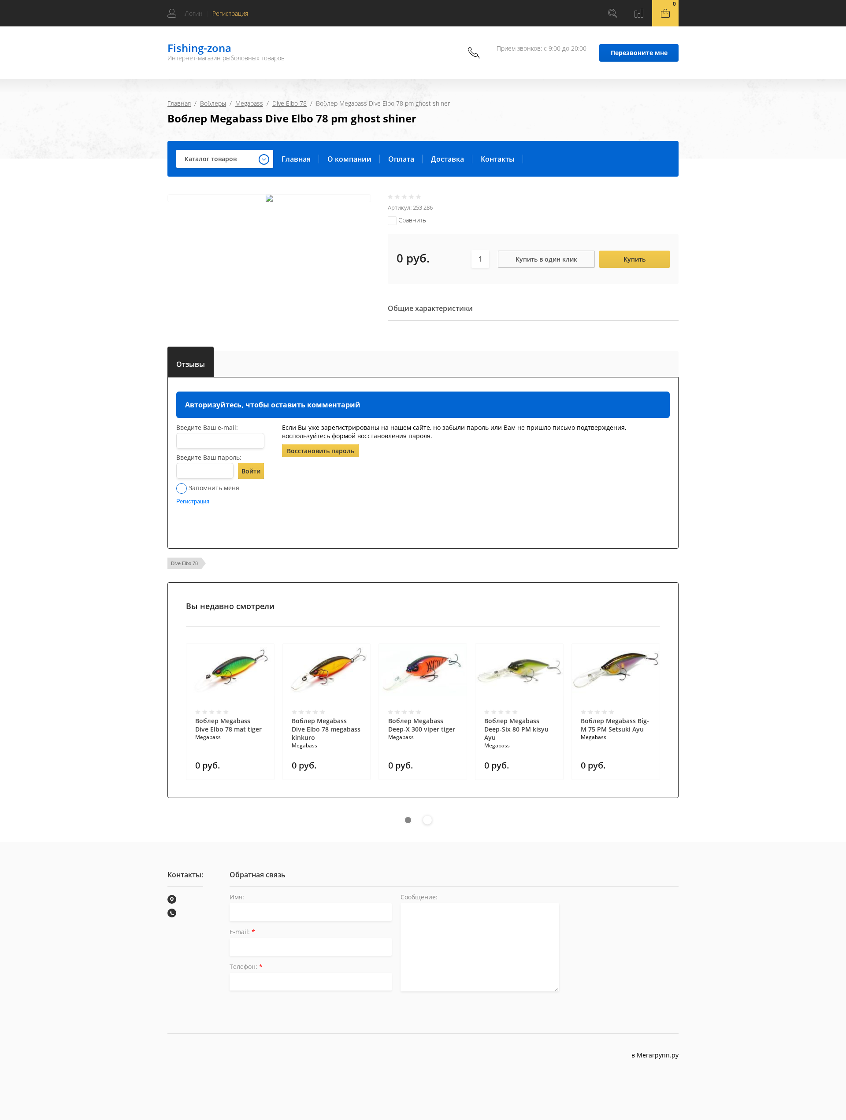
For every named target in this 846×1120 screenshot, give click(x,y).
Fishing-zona (199, 48)
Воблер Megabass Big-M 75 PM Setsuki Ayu (615, 725)
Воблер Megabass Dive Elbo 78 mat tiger (228, 725)
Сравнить (411, 220)
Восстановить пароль (320, 451)
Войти (250, 471)
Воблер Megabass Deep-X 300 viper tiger (421, 725)
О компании (349, 159)
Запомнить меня (213, 488)
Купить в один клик (546, 259)
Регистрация (230, 13)
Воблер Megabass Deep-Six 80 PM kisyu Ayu (516, 729)
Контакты (498, 159)
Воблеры (213, 103)
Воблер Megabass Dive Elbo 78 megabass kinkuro (326, 729)
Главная (179, 103)
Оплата (401, 159)
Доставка (447, 159)
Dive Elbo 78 (289, 103)
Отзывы (190, 362)
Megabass (249, 103)
